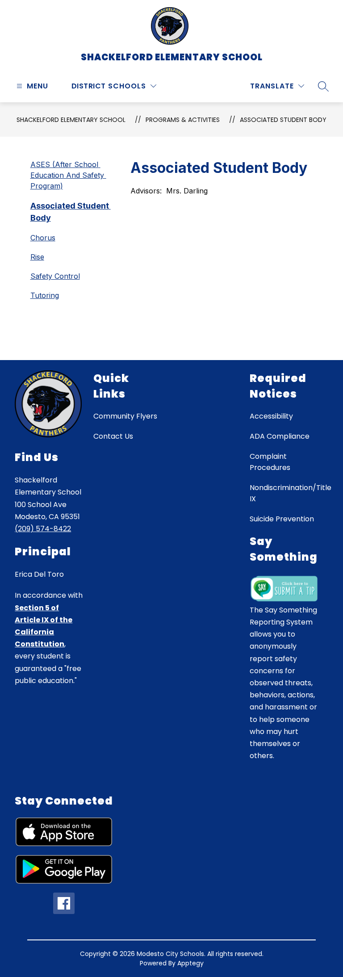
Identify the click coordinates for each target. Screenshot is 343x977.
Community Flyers (125, 416)
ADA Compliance (280, 436)
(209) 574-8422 (43, 529)
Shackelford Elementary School (71, 119)
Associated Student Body (283, 119)
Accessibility (271, 416)
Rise (37, 256)
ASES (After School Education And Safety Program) (68, 175)
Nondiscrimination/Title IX (290, 493)
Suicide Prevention (282, 519)
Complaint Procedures (270, 462)
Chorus (42, 237)
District (88, 86)
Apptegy (190, 963)
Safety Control (55, 276)
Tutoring (44, 295)
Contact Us (113, 436)
